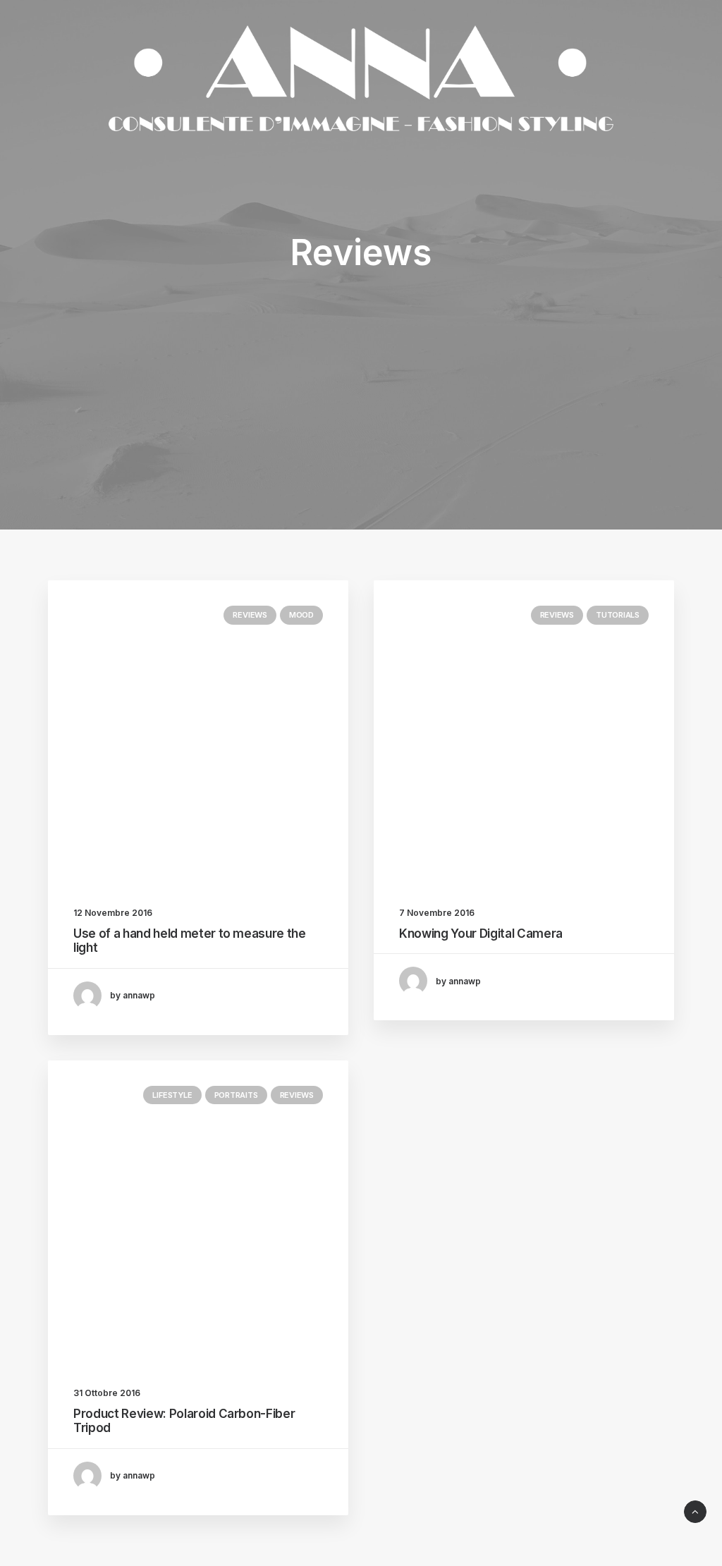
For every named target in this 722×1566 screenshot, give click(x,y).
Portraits (236, 1095)
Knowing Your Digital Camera (481, 933)
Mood (301, 615)
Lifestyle (172, 1095)
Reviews (250, 615)
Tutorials (618, 615)
